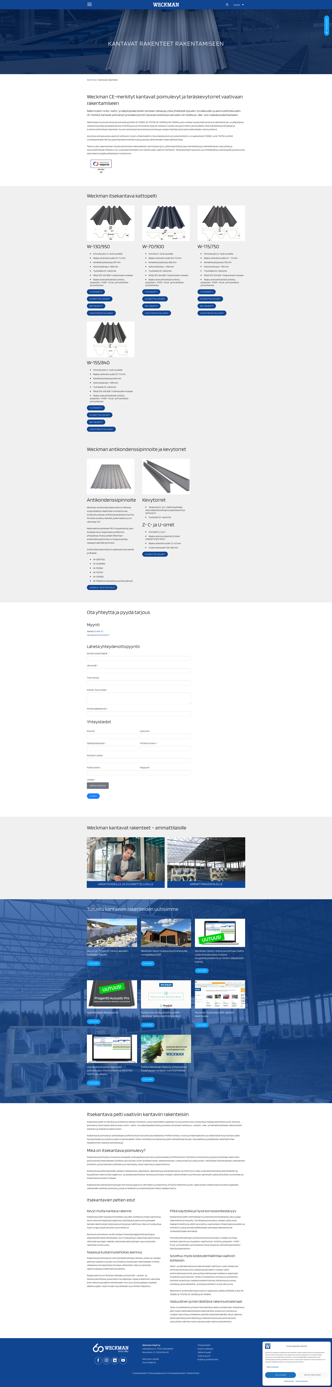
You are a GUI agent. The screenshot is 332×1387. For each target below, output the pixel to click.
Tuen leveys (93, 677)
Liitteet (90, 779)
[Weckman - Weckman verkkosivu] (166, 4)
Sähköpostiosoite (96, 743)
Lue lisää (93, 963)
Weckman (91, 79)
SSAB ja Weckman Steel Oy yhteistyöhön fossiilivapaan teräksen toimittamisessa (164, 1068)
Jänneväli (92, 665)
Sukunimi (144, 731)
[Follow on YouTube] (123, 1360)
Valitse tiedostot (97, 785)
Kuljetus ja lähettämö (208, 1359)
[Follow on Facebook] (98, 1360)
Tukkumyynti (204, 1355)
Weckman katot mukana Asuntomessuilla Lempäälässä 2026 (164, 952)
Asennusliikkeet (205, 1348)
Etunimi (91, 731)
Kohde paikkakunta (96, 708)
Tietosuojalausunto (302, 1381)
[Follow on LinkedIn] (115, 1360)
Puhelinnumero (148, 743)
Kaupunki (145, 767)
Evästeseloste (140, 1373)
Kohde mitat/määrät (97, 653)
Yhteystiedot (204, 1345)
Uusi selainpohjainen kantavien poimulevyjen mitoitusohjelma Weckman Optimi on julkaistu (110, 1070)
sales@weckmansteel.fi (98, 634)
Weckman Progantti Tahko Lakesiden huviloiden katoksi (107, 952)
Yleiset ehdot (192, 1373)
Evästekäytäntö (289, 1381)
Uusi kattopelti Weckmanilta (102, 1012)
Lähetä (93, 796)
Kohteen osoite (95, 755)
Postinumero (93, 767)
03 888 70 (98, 631)
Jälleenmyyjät (204, 1352)
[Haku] (227, 4)
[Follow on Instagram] (106, 1360)
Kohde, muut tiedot (96, 689)
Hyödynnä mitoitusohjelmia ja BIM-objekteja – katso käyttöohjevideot (161, 1014)
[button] (238, 5)
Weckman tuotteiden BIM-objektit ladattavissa (214, 1014)
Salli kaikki (280, 1375)
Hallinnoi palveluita (272, 1367)
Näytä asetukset (312, 1375)
